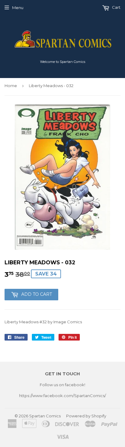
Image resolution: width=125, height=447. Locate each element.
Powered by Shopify (86, 415)
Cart (115, 7)
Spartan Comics (45, 415)
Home (11, 85)
